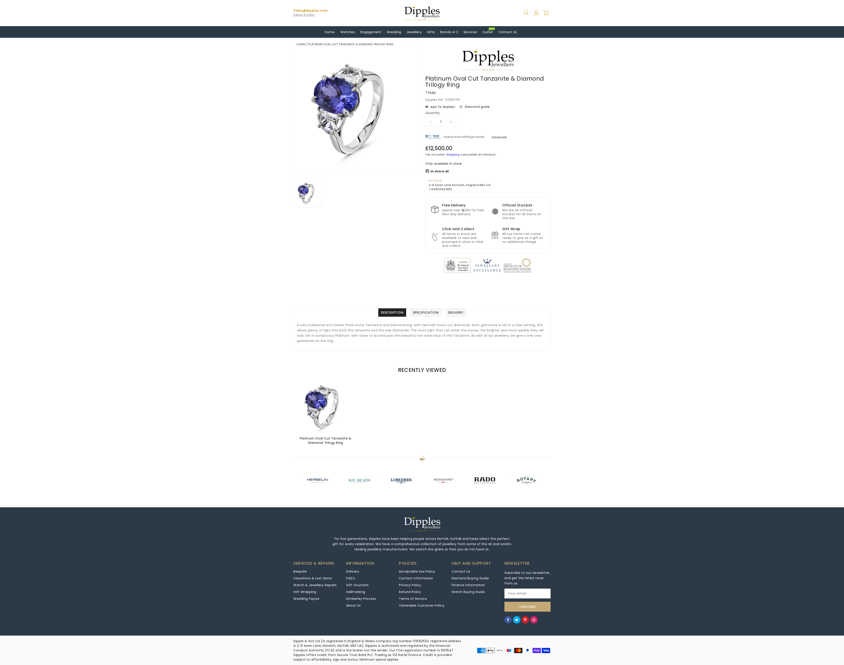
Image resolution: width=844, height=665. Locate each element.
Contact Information (416, 578)
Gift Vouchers (357, 585)
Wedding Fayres (306, 598)
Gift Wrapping (304, 592)
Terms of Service (413, 598)
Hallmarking (355, 592)
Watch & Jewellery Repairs (315, 585)
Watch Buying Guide (468, 592)
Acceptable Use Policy (417, 571)
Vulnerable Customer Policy (421, 605)
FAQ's (350, 578)
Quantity (432, 112)
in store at (439, 171)
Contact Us (461, 571)
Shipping (453, 154)
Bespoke (300, 571)
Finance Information (468, 585)
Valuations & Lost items (312, 578)
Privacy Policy (410, 585)
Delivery (352, 571)
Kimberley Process (361, 598)
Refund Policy (410, 592)
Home (301, 44)
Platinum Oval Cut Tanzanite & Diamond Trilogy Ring (325, 440)
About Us (353, 605)
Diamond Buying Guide (470, 578)
